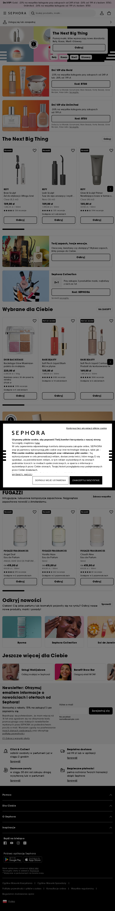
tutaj (37, 443)
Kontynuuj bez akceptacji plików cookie (86, 428)
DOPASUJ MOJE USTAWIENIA (50, 480)
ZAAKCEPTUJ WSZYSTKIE (86, 480)
